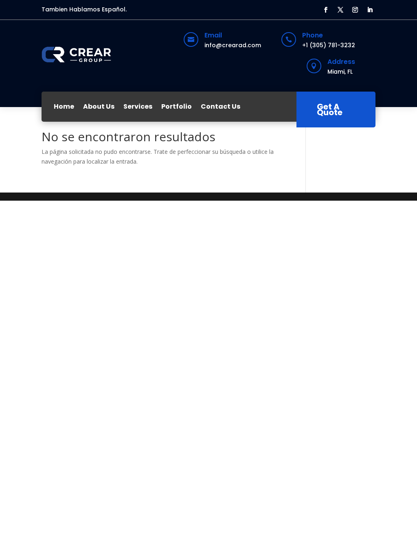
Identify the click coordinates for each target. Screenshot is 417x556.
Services (137, 106)
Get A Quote (329, 109)
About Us (98, 106)
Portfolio (176, 106)
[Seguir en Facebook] (325, 9)
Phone (312, 35)
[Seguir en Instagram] (355, 9)
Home (64, 106)
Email (213, 35)
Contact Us (220, 106)
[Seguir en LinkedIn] (369, 9)
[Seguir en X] (340, 9)
